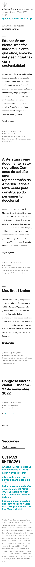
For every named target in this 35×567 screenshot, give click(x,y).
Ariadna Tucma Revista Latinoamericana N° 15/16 (17, 468)
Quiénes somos (10, 18)
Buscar (5, 425)
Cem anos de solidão (23, 268)
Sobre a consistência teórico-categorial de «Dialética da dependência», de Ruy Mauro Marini (16, 505)
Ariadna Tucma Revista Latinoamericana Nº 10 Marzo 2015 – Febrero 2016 (17, 533)
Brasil (17, 408)
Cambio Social (20, 136)
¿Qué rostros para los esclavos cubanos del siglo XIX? (16, 480)
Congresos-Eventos (11, 405)
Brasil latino (20, 358)
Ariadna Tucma (10, 9)
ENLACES (23, 556)
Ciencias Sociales (10, 134)
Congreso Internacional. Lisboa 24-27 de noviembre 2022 (17, 387)
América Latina (9, 136)
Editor (6, 131)
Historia (20, 355)
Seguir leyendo (9, 121)
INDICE (24, 18)
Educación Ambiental (9, 139)
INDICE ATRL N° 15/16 (14, 473)
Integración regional (21, 360)
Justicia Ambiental (24, 139)
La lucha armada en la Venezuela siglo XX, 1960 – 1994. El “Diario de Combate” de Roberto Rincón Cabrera (16, 492)
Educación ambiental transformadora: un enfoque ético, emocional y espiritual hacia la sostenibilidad (17, 53)
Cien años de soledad (9, 270)
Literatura (7, 265)
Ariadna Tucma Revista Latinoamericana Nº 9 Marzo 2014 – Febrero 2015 (17, 538)
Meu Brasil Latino (16, 291)
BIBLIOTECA (22, 525)
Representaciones (8, 363)
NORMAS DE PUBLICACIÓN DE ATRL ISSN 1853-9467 (17, 558)
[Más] (31, 19)
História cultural (14, 273)
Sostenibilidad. (7, 141)
